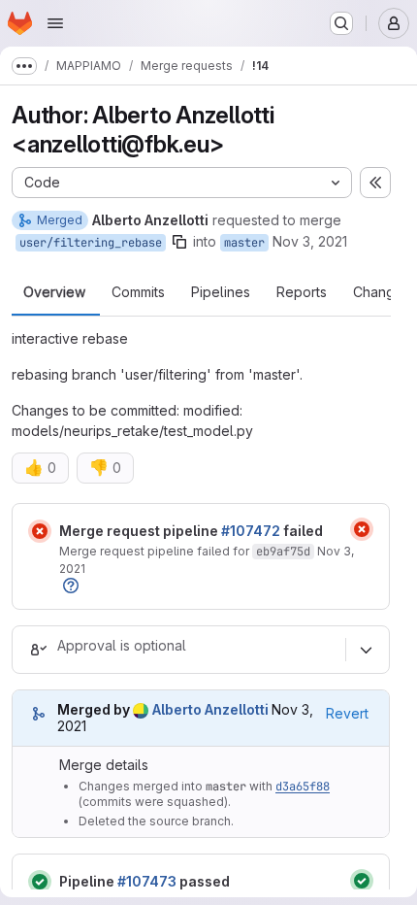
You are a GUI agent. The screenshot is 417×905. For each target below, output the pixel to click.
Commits (138, 292)
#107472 (250, 530)
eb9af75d (283, 551)
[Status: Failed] (39, 531)
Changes (381, 292)
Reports (301, 292)
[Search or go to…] (341, 23)
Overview (54, 292)
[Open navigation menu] (55, 23)
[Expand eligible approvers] (365, 649)
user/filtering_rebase (90, 243)
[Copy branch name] (179, 241)
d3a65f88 (302, 786)
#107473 (146, 881)
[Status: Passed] (39, 881)
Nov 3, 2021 (310, 241)
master (244, 243)
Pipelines (220, 292)
